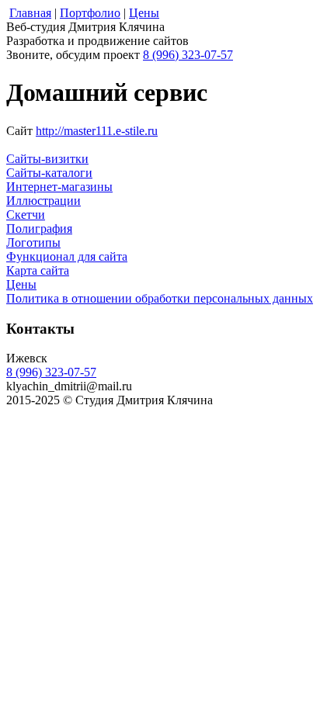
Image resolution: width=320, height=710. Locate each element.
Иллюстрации (43, 200)
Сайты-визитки (47, 158)
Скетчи (25, 214)
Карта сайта (37, 270)
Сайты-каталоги (49, 172)
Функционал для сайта (66, 256)
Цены (21, 284)
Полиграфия (39, 228)
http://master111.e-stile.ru (97, 130)
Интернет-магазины (59, 186)
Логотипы (33, 242)
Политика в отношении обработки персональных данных (159, 298)
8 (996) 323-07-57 (188, 54)
